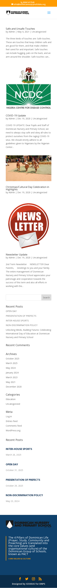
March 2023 (11, 377)
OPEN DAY (11, 311)
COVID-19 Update (16, 115)
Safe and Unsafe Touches (20, 28)
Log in (9, 416)
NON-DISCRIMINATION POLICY (21, 325)
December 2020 (14, 386)
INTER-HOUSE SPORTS (17, 320)
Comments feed (14, 425)
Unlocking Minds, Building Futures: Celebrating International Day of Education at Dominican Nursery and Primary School (28, 333)
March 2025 (11, 363)
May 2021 (11, 382)
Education (11, 399)
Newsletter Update (16, 254)
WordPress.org (13, 430)
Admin (12, 31)
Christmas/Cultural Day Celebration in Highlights (27, 188)
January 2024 (12, 372)
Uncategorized (39, 31)
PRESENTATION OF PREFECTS (21, 315)
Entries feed (11, 421)
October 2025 (12, 358)
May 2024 (11, 367)
